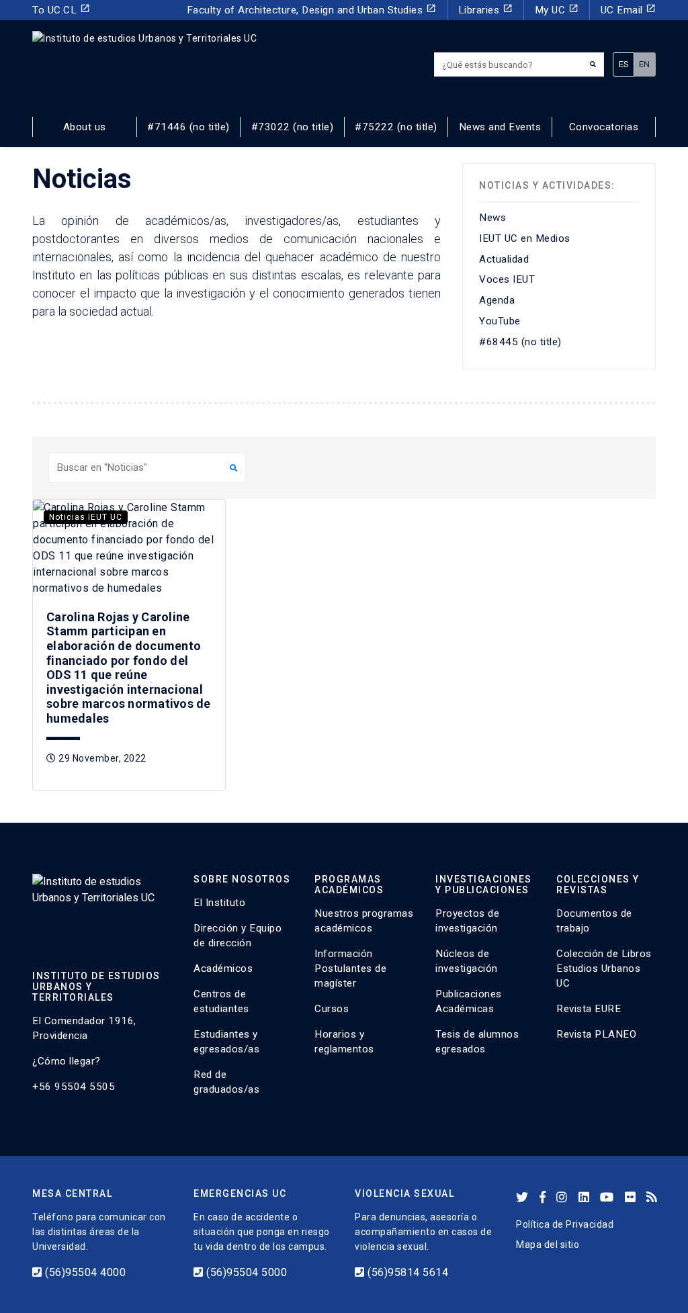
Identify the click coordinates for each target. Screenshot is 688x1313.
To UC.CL (61, 9)
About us (84, 127)
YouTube (500, 321)
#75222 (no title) (396, 127)
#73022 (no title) (292, 127)
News (492, 218)
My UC (556, 9)
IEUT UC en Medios (524, 238)
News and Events (500, 127)
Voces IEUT (507, 279)
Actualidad (504, 259)
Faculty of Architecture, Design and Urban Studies (311, 9)
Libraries (485, 9)
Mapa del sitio (547, 1244)
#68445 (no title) (520, 342)
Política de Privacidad (564, 1224)
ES (624, 64)
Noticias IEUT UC (85, 517)
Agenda (497, 300)
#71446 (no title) (188, 127)
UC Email (628, 9)
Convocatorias (604, 127)
